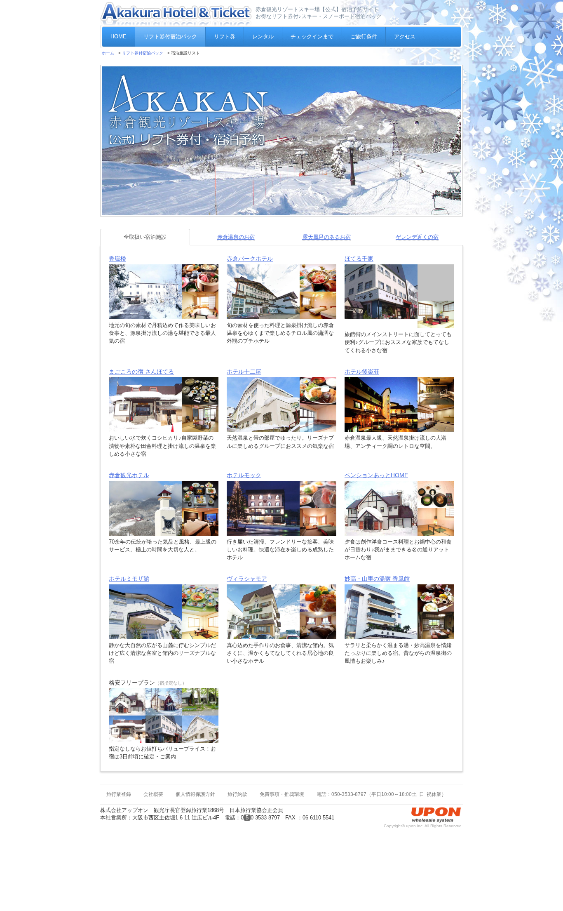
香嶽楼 (117, 258)
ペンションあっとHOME (376, 466)
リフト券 (224, 36)
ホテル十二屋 (244, 362)
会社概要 (153, 785)
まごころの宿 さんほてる (141, 362)
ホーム (108, 53)
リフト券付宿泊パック (170, 36)
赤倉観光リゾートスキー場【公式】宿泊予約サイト (317, 9)
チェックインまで (312, 36)
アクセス (404, 36)
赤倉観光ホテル (129, 466)
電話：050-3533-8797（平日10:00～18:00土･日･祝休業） (381, 785)
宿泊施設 (145, 237)
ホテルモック (244, 466)
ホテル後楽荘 (362, 362)
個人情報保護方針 (195, 785)
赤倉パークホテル (250, 258)
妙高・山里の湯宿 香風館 (377, 569)
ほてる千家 (359, 258)
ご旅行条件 (363, 36)
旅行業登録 (118, 785)
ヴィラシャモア (247, 569)
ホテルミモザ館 (129, 569)
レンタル (263, 36)
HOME (118, 36)
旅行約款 (237, 785)
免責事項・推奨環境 (282, 785)
